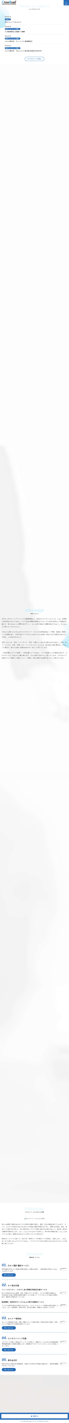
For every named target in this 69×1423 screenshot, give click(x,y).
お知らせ (8, 19)
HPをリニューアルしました (13, 22)
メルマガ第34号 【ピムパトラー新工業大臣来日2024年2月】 (23, 51)
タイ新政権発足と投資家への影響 (15, 31)
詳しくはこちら (8, 1275)
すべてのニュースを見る (34, 59)
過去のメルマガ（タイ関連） (12, 28)
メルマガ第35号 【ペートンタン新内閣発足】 (19, 41)
